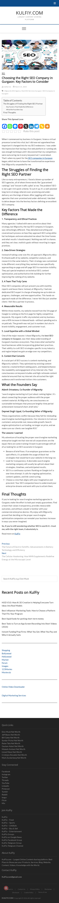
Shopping (6, 650)
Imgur (4, 797)
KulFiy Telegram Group (12, 843)
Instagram (6, 774)
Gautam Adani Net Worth (13, 746)
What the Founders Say (14, 110)
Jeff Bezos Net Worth (11, 734)
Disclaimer (48, 889)
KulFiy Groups (8, 834)
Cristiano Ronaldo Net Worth (14, 755)
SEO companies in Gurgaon (40, 158)
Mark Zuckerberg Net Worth (14, 758)
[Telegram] (36, 125)
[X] (25, 125)
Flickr (4, 800)
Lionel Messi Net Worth (12, 752)
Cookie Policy (28, 892)
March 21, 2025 (21, 87)
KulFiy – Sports (8, 823)
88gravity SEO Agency (12, 91)
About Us (10, 889)
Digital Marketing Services (14, 695)
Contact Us (21, 889)
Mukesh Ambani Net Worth (13, 749)
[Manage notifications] (6, 888)
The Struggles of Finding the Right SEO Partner (23, 104)
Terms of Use (42, 892)
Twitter (5, 777)
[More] (47, 125)
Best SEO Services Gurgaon (32, 91)
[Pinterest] (20, 125)
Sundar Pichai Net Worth (12, 740)
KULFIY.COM (29, 13)
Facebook (6, 771)
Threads (5, 780)
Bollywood (6, 653)
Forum (4, 663)
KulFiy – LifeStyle (9, 825)
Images (5, 666)
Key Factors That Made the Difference (19, 107)
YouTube (5, 783)
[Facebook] (4, 125)
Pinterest (6, 789)
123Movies (7, 669)
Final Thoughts (9, 112)
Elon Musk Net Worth (11, 732)
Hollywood (6, 656)
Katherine (7, 87)
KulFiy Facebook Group (12, 840)
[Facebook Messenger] (15, 125)
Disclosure (15, 892)
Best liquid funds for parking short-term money (23, 618)
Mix (3, 803)
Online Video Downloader (13, 687)
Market (5, 660)
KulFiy (17, 533)
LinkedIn (5, 786)
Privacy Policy (35, 889)
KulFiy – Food (8, 820)
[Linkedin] (31, 125)
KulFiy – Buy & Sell (10, 828)
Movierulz (6, 672)
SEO (3, 73)
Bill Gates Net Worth (10, 737)
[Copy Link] (42, 125)
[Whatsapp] (9, 125)
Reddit (4, 794)
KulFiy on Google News (12, 837)
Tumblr (5, 792)
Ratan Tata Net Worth (11, 743)
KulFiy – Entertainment (12, 831)
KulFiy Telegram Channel (12, 846)
